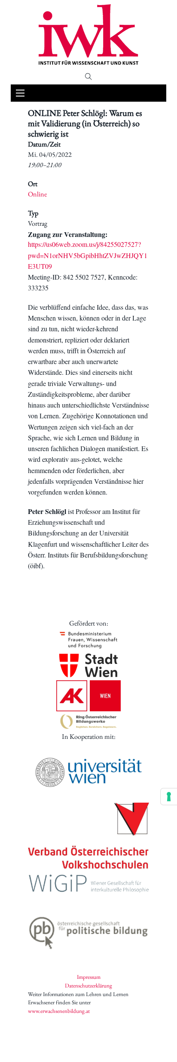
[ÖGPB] (88, 930)
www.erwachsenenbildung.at (59, 1011)
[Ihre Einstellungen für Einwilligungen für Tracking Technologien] (169, 796)
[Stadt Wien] (88, 665)
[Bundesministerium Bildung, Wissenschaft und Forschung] (88, 640)
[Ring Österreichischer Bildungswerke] (88, 721)
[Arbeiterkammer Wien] (88, 695)
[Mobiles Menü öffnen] (20, 93)
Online (37, 194)
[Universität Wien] (88, 772)
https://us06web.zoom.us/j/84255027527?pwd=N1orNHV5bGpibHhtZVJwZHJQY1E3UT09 (87, 255)
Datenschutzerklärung (88, 985)
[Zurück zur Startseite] (88, 34)
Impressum (89, 977)
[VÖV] (88, 837)
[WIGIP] (88, 885)
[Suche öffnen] (88, 76)
